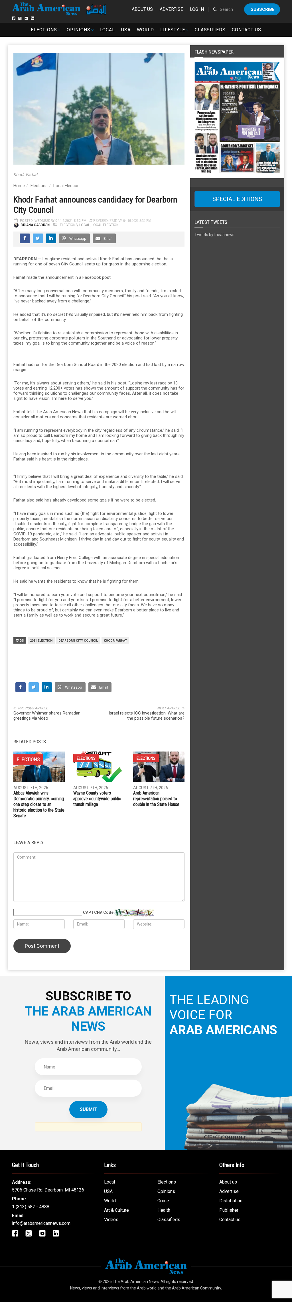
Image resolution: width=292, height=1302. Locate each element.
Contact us (246, 29)
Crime (163, 1200)
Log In (197, 9)
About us (142, 9)
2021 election (41, 640)
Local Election (66, 185)
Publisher (228, 1210)
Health (163, 1210)
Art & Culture (116, 1210)
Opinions (78, 29)
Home (19, 185)
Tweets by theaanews (214, 234)
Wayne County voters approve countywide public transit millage (97, 798)
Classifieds (210, 29)
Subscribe (263, 9)
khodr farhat (115, 640)
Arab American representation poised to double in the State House (156, 798)
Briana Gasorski (35, 225)
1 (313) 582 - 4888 (30, 1206)
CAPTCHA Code (98, 912)
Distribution (230, 1200)
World (145, 29)
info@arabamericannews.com (41, 1223)
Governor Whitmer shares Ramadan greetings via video (46, 716)
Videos (111, 1219)
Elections (44, 29)
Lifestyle (172, 29)
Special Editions (237, 199)
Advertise (171, 9)
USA (126, 29)
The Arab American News (136, 1281)
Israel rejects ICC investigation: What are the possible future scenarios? (146, 716)
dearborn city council (78, 640)
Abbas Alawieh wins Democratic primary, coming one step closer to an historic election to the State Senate (38, 804)
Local (107, 29)
